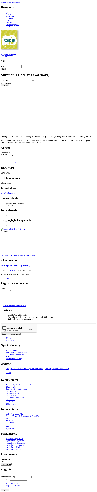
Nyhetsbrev (10, 429)
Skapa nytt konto (12, 483)
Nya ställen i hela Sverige (15, 443)
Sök (2, 66)
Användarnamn (7, 477)
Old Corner (11, 422)
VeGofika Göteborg (13, 350)
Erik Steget (12, 270)
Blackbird (9, 357)
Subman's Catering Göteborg (16, 352)
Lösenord (5, 479)
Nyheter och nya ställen (14, 439)
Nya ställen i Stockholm (15, 445)
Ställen (8, 338)
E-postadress (6, 459)
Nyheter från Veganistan (15, 441)
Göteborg (9, 18)
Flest (7, 375)
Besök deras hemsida (9, 163)
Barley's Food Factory (14, 359)
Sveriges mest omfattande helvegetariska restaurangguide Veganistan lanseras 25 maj (37, 369)
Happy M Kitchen (12, 394)
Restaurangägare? (12, 25)
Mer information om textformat (14, 306)
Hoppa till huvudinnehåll (10, 2)
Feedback (9, 27)
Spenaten (9, 23)
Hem (7, 12)
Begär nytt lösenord (13, 486)
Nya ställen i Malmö (13, 449)
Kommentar (6, 291)
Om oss (8, 14)
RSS (7, 426)
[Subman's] (13, 229)
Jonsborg (10, 418)
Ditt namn (5, 288)
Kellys (9, 420)
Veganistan (10, 55)
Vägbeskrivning (7, 159)
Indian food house (14, 414)
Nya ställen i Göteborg (14, 447)
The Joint (11, 403)
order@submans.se (8, 193)
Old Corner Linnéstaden (15, 354)
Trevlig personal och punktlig (15, 265)
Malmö (8, 20)
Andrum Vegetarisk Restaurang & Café (22, 416)
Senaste (8, 373)
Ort (2, 462)
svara (8, 278)
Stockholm (10, 16)
